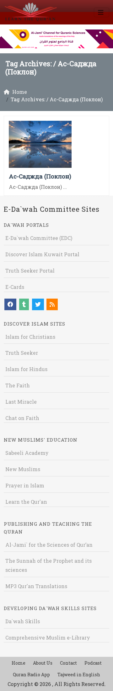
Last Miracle (21, 401)
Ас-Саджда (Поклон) (40, 176)
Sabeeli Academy (27, 452)
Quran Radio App (31, 675)
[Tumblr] (24, 304)
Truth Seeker (21, 352)
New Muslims (22, 469)
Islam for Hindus (26, 369)
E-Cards (14, 287)
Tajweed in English (78, 675)
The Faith (17, 385)
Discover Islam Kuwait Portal (42, 254)
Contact (68, 663)
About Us (42, 663)
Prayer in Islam (24, 485)
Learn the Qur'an (26, 501)
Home (18, 663)
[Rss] (52, 304)
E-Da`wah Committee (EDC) (38, 238)
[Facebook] (10, 304)
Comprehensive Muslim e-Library (47, 637)
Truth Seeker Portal (30, 270)
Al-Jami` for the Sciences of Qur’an (49, 544)
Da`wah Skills (22, 621)
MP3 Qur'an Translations (36, 586)
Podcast (93, 663)
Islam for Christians (30, 336)
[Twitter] (38, 304)
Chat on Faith (22, 418)
